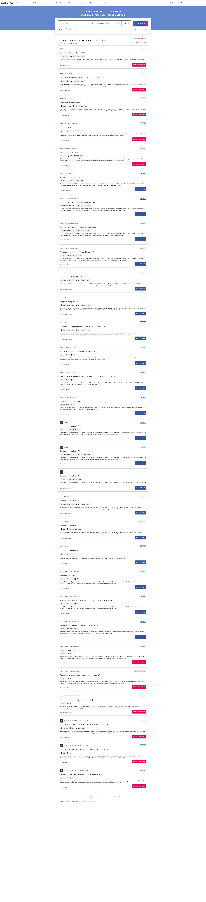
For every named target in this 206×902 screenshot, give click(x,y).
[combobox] (77, 23)
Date (145, 42)
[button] (92, 23)
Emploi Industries (76, 801)
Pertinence (139, 42)
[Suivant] (119, 797)
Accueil (61, 801)
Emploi (67, 801)
